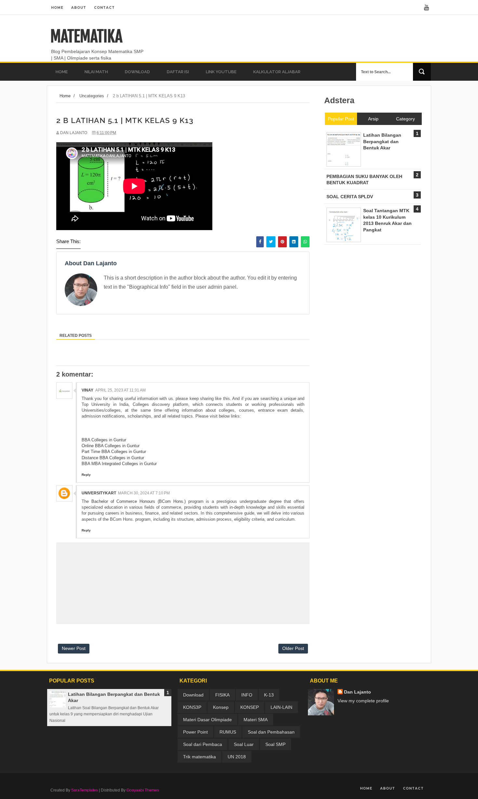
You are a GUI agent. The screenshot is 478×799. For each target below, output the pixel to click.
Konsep (221, 707)
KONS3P (192, 707)
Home (57, 8)
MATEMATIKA (86, 36)
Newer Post (74, 648)
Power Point (195, 732)
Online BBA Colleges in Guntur (110, 445)
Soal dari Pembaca (202, 744)
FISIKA (222, 694)
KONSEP (249, 707)
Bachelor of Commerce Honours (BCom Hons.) (138, 501)
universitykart (99, 493)
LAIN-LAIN (281, 707)
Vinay (87, 390)
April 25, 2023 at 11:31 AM (120, 390)
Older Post (293, 648)
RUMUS (227, 732)
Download (193, 694)
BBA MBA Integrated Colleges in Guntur (119, 463)
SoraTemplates (84, 790)
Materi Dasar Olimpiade (207, 719)
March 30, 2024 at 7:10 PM (144, 493)
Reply (86, 474)
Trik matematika (199, 756)
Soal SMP (275, 744)
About (78, 8)
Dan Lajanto (357, 692)
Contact (104, 8)
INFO (246, 694)
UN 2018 (237, 756)
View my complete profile (363, 700)
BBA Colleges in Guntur (104, 439)
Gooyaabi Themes (142, 790)
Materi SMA (256, 719)
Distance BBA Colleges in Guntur (113, 457)
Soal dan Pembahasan (271, 732)
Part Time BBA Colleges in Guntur (114, 451)
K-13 (269, 694)
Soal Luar (244, 744)
